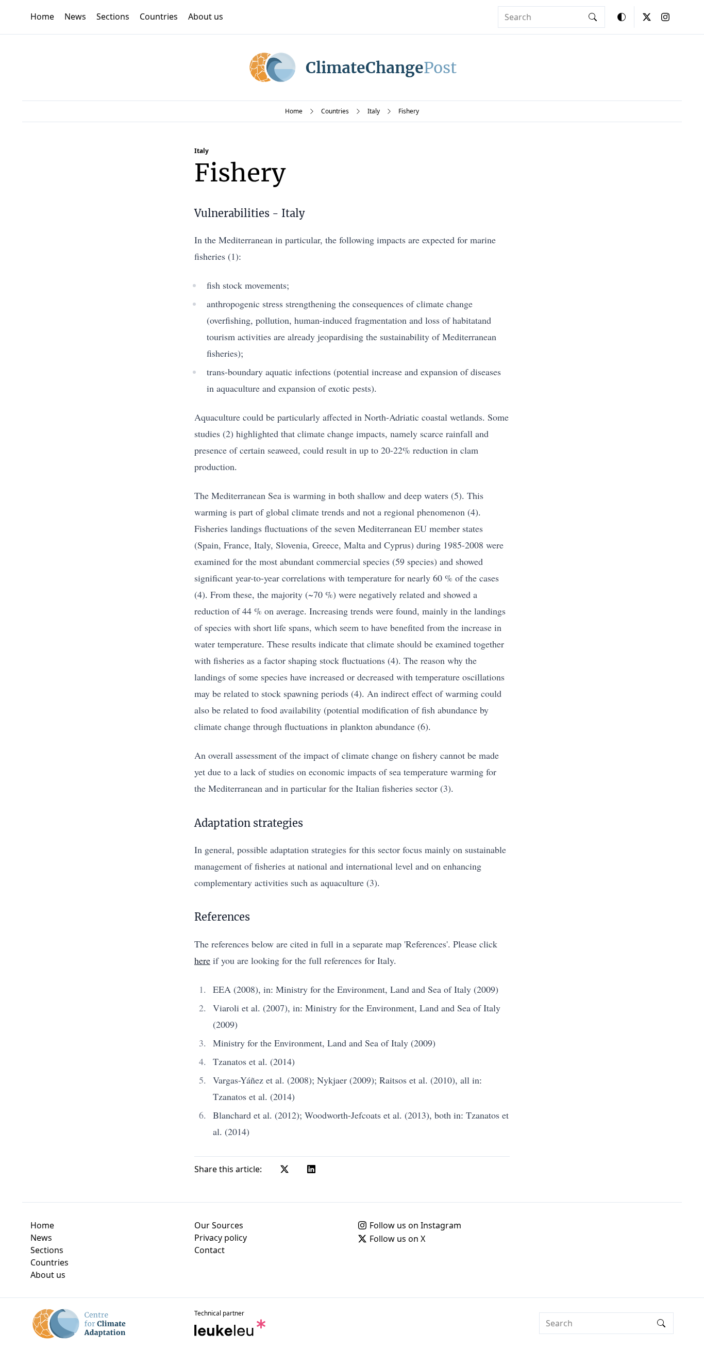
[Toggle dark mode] (621, 17)
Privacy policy (220, 1237)
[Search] (592, 17)
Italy (373, 111)
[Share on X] (284, 1169)
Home (42, 16)
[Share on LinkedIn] (311, 1169)
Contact (209, 1250)
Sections (112, 16)
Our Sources (218, 1225)
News (75, 16)
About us (205, 16)
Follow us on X (397, 1238)
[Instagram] (665, 17)
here (202, 960)
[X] (647, 17)
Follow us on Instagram (415, 1225)
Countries (159, 16)
